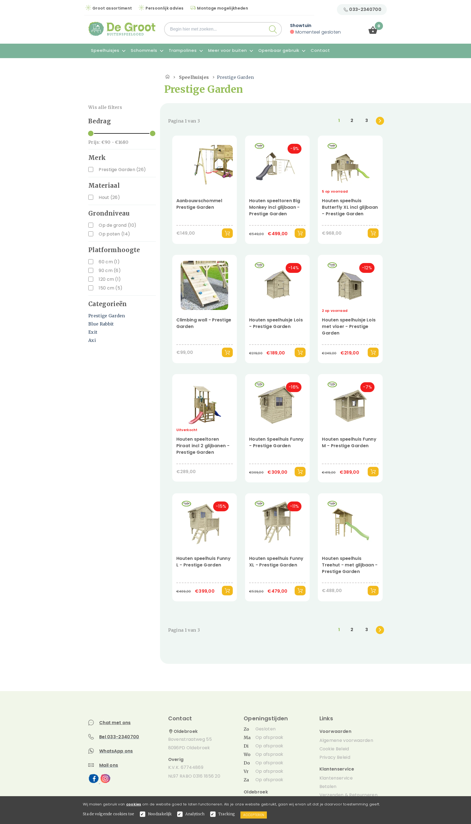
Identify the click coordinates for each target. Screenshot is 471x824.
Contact (320, 50)
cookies (133, 804)
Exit (92, 332)
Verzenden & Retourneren (348, 795)
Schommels (145, 50)
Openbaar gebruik (279, 50)
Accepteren (253, 815)
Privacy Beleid (334, 757)
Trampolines (183, 50)
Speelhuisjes (106, 50)
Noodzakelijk (160, 814)
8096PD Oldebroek (189, 748)
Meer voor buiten (228, 50)
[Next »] (380, 121)
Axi (92, 340)
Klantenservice (336, 778)
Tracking (226, 814)
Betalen (328, 786)
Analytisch (194, 814)
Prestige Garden (106, 315)
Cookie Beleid (334, 749)
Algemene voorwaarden (346, 740)
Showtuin (301, 25)
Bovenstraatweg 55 (190, 739)
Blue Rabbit (101, 324)
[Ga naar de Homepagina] (167, 76)
